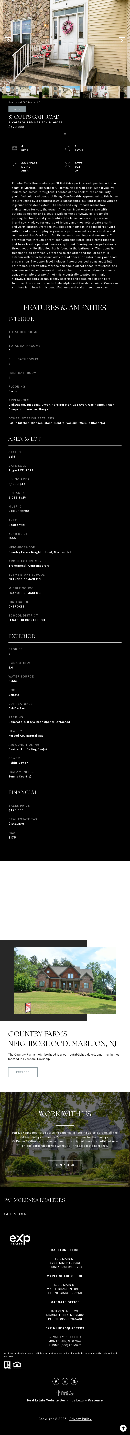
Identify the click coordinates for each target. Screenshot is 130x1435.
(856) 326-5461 (71, 1319)
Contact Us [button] (65, 1165)
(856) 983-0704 (71, 1267)
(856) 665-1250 (71, 1293)
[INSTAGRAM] (65, 1381)
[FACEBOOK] (55, 1381)
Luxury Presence (89, 1400)
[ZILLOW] (74, 1381)
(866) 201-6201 (71, 1345)
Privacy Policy (80, 1419)
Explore (22, 1072)
